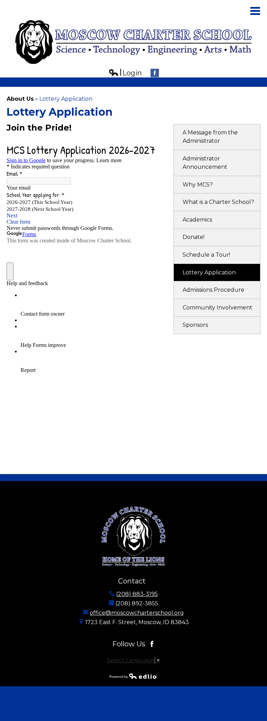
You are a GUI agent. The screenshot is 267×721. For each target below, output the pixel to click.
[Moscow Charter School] (133, 42)
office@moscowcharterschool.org (137, 613)
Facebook (155, 73)
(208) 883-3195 (137, 594)
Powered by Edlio (133, 675)
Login (125, 73)
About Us (20, 99)
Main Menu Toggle (255, 11)
